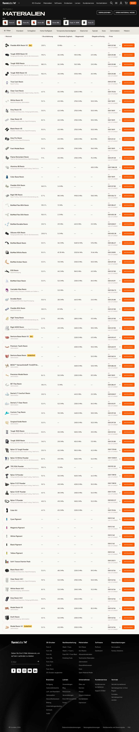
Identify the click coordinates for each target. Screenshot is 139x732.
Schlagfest (31, 31)
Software (58, 3)
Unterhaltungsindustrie (54, 706)
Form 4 (48, 647)
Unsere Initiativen (85, 695)
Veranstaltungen (68, 695)
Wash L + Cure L (68, 651)
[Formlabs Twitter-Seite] (19, 671)
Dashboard (98, 651)
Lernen (77, 3)
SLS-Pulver (82, 647)
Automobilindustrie (52, 688)
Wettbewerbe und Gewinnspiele (114, 727)
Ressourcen (66, 692)
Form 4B (49, 651)
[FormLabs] (9, 3)
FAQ (129, 727)
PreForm (98, 647)
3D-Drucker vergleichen (54, 673)
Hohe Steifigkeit (46, 31)
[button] (22, 36)
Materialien (47, 3)
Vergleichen (104, 12)
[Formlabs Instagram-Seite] (24, 671)
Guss (104, 31)
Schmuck (49, 710)
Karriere (81, 688)
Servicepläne (115, 647)
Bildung (48, 703)
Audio (48, 713)
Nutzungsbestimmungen (92, 727)
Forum (65, 703)
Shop (133, 3)
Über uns (82, 684)
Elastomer (84, 31)
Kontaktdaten (101, 3)
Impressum (82, 703)
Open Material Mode (125, 12)
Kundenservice (88, 3)
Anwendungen (67, 684)
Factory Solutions (117, 651)
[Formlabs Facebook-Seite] (13, 671)
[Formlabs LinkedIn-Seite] (35, 671)
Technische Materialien (86, 658)
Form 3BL (49, 658)
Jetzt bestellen (128, 45)
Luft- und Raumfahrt (53, 692)
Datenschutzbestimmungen (71, 727)
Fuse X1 (48, 665)
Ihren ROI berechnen (69, 699)
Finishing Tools (67, 658)
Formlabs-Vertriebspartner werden (116, 697)
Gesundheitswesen (85, 665)
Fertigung (49, 684)
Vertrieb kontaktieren (118, 684)
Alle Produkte (7, 9)
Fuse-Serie (50, 669)
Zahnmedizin (115, 31)
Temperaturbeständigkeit (66, 31)
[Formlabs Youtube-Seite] (30, 671)
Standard (19, 31)
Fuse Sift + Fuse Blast (70, 654)
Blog (64, 688)
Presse (81, 692)
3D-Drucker (36, 3)
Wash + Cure (67, 647)
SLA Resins (82, 651)
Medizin (127, 31)
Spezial (95, 31)
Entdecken (68, 3)
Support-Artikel (100, 691)
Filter (9, 30)
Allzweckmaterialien (85, 654)
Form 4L (49, 654)
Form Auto (49, 662)
